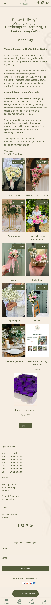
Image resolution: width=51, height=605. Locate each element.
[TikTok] (47, 3)
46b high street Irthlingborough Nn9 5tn (9, 487)
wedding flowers (18, 58)
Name (4, 548)
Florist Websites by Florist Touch (25, 578)
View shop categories (26, 593)
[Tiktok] (27, 526)
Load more (25, 425)
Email (4, 558)
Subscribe (25, 568)
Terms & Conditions (10, 496)
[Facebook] (38, 3)
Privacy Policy (8, 499)
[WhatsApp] (31, 526)
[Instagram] (43, 3)
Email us (5, 517)
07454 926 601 (11, 514)
